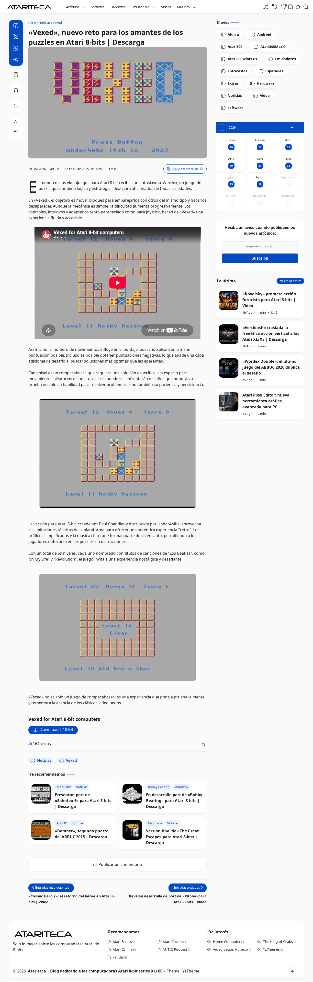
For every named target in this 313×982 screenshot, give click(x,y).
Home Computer (227, 941)
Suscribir (259, 258)
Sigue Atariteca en (185, 169)
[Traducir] (275, 7)
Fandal (118, 957)
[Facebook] (16, 26)
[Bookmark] (15, 74)
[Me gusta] (204, 743)
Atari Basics (122, 941)
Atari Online (123, 949)
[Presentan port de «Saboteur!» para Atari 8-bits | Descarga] (41, 794)
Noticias (44, 760)
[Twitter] (16, 37)
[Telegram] (16, 60)
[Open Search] (306, 7)
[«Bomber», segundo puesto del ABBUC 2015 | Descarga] (41, 830)
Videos (166, 7)
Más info (183, 7)
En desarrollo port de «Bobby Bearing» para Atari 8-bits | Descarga (174, 800)
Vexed (71, 760)
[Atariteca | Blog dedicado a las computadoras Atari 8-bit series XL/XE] (30, 5)
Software (98, 7)
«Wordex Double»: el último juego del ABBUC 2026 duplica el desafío (271, 366)
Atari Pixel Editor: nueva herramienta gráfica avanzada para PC (266, 400)
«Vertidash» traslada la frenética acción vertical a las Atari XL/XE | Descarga (270, 333)
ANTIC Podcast (175, 949)
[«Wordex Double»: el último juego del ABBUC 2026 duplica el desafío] (228, 368)
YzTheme (190, 971)
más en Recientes (290, 280)
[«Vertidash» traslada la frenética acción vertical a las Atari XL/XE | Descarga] (228, 334)
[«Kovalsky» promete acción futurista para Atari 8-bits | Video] (228, 300)
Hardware (118, 7)
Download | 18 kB (56, 729)
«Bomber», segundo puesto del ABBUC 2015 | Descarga (82, 833)
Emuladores (140, 7)
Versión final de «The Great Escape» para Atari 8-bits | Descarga (172, 836)
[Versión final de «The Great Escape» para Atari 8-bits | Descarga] (132, 830)
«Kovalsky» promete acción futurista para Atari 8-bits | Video (269, 299)
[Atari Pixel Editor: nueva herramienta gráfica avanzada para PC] (228, 401)
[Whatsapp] (16, 49)
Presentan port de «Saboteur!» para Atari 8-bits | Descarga (83, 800)
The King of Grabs (278, 941)
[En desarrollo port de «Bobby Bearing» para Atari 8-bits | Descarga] (132, 794)
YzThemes (271, 949)
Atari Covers (173, 941)
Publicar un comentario (120, 864)
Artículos (72, 7)
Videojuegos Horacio (230, 949)
